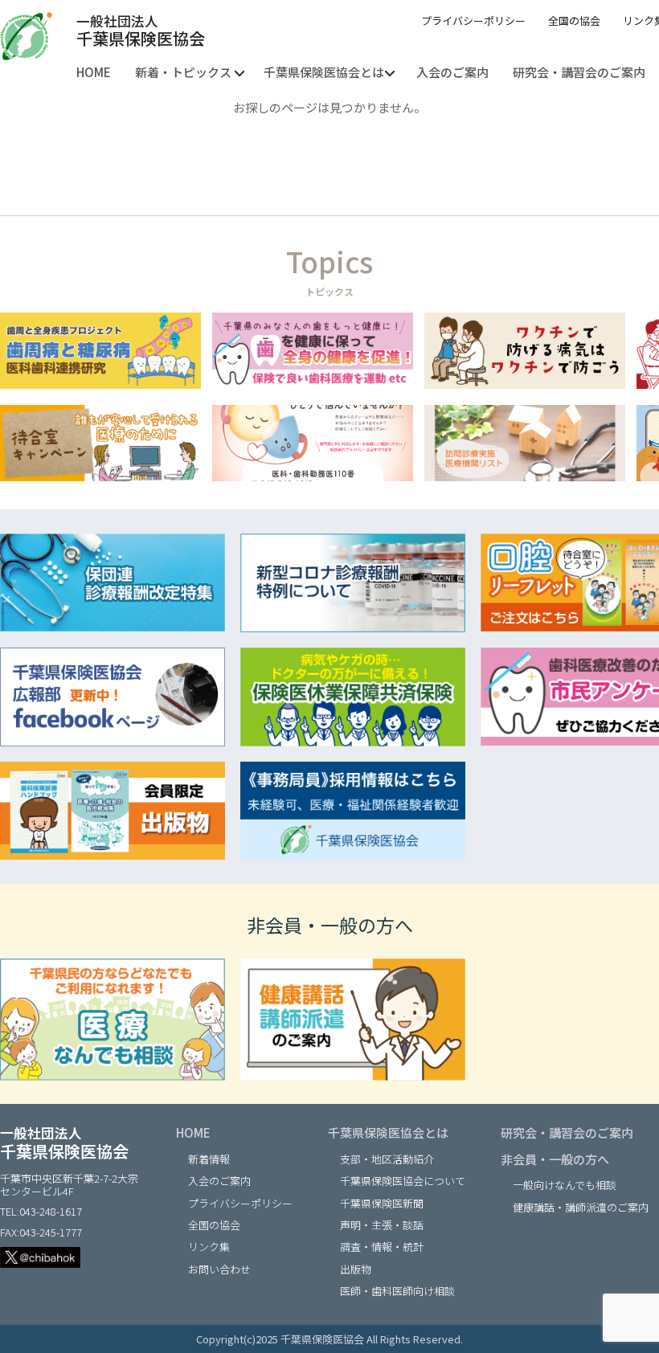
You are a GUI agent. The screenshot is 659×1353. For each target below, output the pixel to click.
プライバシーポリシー (473, 20)
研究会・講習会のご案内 (567, 1132)
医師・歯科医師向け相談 (397, 1290)
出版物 (355, 1269)
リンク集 (209, 1246)
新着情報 (209, 1159)
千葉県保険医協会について (402, 1180)
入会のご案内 (219, 1180)
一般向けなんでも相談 (564, 1184)
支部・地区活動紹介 (387, 1159)
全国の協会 (574, 20)
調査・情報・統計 (382, 1246)
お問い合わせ (219, 1269)
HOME (193, 1132)
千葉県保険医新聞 (382, 1203)
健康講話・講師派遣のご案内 (581, 1207)
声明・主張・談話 (382, 1224)
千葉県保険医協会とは (388, 1132)
